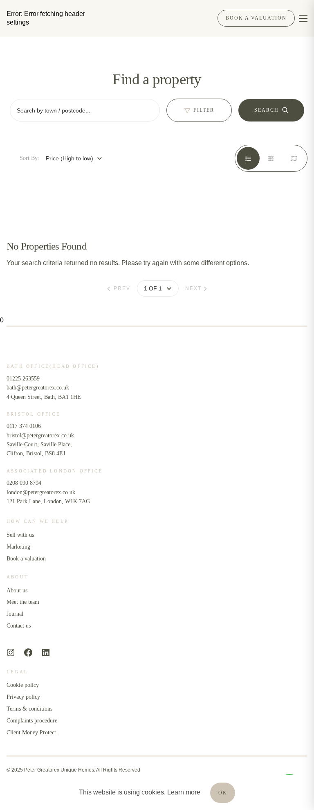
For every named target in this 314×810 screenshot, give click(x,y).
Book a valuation (26, 559)
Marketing (18, 547)
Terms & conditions (29, 709)
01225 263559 (23, 379)
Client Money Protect (31, 732)
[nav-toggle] (303, 18)
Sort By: (29, 158)
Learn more (183, 792)
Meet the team (23, 602)
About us (17, 590)
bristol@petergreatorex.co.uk (40, 435)
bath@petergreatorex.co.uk (38, 388)
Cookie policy (23, 685)
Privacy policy (23, 697)
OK (222, 793)
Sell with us (20, 535)
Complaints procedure (32, 721)
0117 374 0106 (24, 426)
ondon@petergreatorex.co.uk (41, 492)
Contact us (19, 626)
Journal (15, 614)
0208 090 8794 (25, 483)
